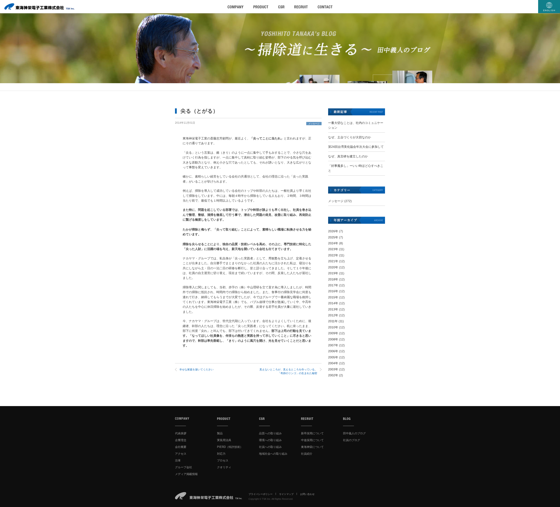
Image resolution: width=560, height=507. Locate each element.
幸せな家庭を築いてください (196, 369)
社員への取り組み (270, 447)
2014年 (333, 303)
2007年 (333, 345)
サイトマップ (286, 494)
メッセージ (313, 123)
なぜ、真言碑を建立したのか (348, 156)
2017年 (333, 285)
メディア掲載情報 (186, 474)
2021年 (333, 261)
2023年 (333, 249)
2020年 (333, 267)
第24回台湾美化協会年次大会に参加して (356, 146)
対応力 (221, 453)
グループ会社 (183, 467)
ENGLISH (549, 10)
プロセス (222, 460)
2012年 (333, 315)
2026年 (333, 231)
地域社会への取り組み (273, 453)
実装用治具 (224, 440)
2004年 (333, 363)
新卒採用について (312, 433)
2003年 (333, 369)
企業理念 (180, 440)
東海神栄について (312, 447)
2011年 (333, 321)
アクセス (180, 453)
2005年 (333, 357)
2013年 (333, 309)
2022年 (333, 255)
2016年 (333, 291)
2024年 (333, 243)
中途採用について (312, 440)
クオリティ (224, 467)
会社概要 (180, 447)
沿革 (178, 460)
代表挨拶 (180, 433)
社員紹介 (306, 453)
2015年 (333, 297)
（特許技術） (230, 447)
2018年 (333, 279)
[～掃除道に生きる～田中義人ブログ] (280, 48)
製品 (220, 433)
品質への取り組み (270, 433)
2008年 (333, 339)
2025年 (333, 237)
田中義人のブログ (354, 433)
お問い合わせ (307, 494)
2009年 (333, 333)
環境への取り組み (270, 440)
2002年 (333, 375)
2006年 (333, 351)
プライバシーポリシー (260, 494)
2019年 (333, 273)
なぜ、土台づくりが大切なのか (349, 137)
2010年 (333, 327)
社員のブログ (351, 440)
